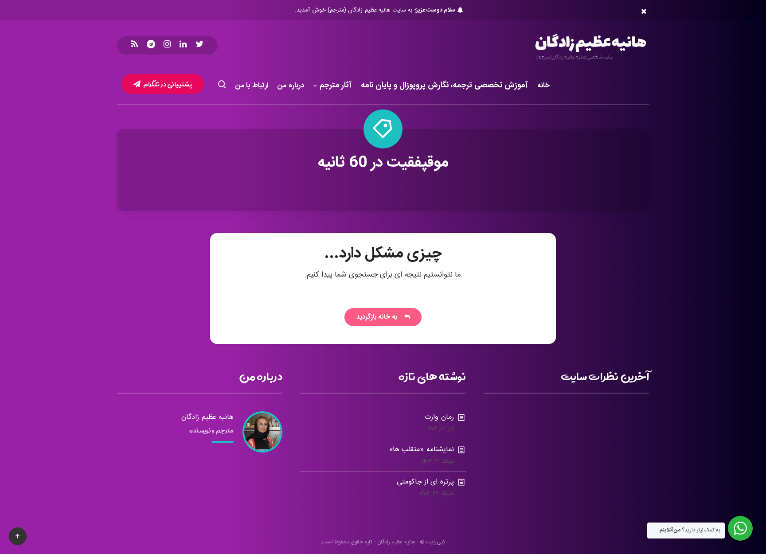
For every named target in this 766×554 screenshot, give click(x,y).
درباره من (290, 86)
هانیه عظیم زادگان (207, 417)
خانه (543, 86)
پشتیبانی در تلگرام (167, 84)
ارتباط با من (252, 86)
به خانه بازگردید (379, 317)
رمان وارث (439, 417)
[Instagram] (167, 45)
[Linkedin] (183, 45)
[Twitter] (199, 45)
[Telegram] (151, 45)
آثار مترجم (336, 86)
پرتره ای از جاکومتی (425, 482)
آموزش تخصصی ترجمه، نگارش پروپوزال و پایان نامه (444, 86)
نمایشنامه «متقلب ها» (421, 450)
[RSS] (134, 45)
